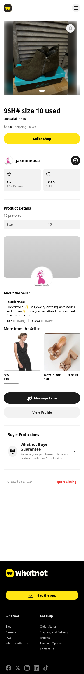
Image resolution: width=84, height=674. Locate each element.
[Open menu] (76, 8)
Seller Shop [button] (42, 138)
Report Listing (65, 481)
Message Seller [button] (46, 398)
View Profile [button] (42, 412)
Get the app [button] (46, 595)
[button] (75, 160)
